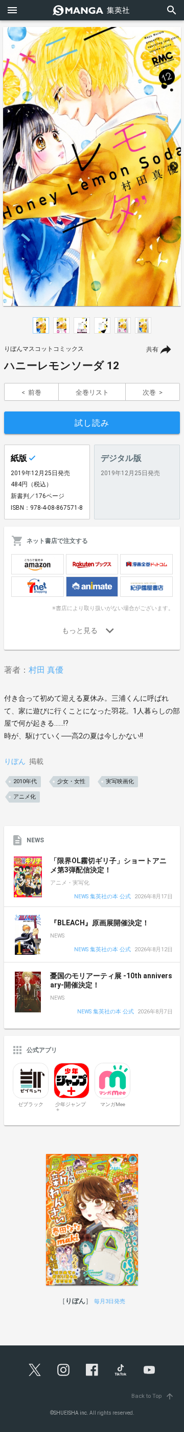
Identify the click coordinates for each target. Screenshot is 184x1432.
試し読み (92, 423)
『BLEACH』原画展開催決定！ (99, 923)
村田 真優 (46, 670)
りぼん (15, 761)
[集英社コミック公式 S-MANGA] (92, 10)
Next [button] (174, 166)
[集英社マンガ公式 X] (34, 1370)
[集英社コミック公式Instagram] (63, 1370)
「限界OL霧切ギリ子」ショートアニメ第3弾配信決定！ (108, 865)
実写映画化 (120, 781)
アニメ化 (24, 796)
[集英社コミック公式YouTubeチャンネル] (149, 1370)
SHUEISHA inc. (71, 1413)
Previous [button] (10, 166)
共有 (152, 349)
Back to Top (152, 1396)
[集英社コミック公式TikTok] (120, 1370)
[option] (92, 166)
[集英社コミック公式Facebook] (92, 1370)
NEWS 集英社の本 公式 (102, 897)
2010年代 (25, 781)
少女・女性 (71, 781)
